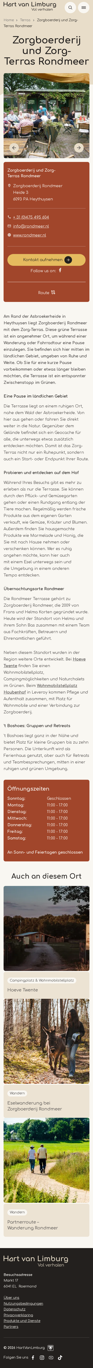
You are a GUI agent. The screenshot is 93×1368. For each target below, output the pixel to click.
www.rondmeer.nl (29, 235)
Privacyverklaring (18, 1315)
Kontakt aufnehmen (42, 260)
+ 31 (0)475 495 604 (31, 217)
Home (9, 20)
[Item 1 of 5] (46, 115)
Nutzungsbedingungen (23, 1303)
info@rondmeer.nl (31, 226)
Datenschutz (15, 1309)
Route (43, 293)
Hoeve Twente (22, 990)
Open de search (70, 7)
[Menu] (83, 7)
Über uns (11, 1298)
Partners (11, 1327)
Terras (25, 20)
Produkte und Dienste (22, 1321)
